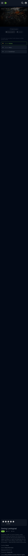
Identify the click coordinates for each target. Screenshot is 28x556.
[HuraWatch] (5, 3)
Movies (7, 8)
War (9, 547)
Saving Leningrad (9, 528)
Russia (7, 545)
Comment (20, 32)
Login (26, 3)
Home (2, 8)
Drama (6, 547)
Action (11, 547)
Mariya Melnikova (8, 554)
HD (3, 531)
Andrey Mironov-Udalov (19, 554)
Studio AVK (9, 552)
